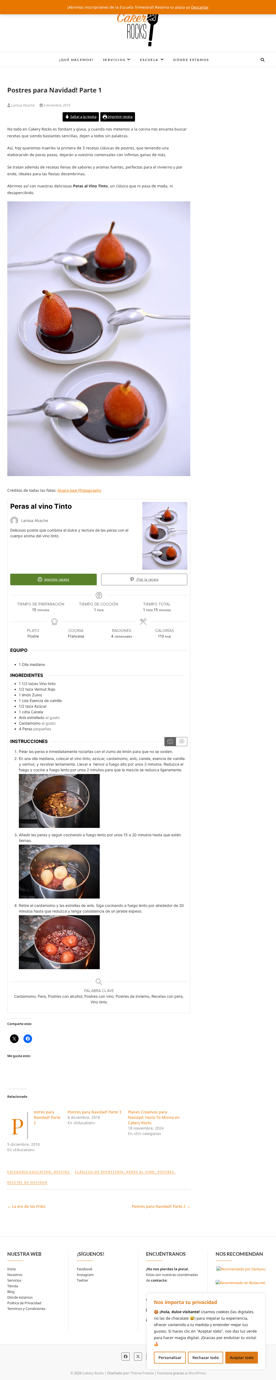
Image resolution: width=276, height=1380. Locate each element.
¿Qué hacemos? (76, 60)
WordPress (197, 1373)
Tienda (12, 1285)
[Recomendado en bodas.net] (240, 1282)
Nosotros (14, 1274)
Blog (11, 1291)
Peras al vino (140, 1172)
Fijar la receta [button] (147, 579)
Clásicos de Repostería (99, 1172)
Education (40, 1172)
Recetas (62, 1172)
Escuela (149, 60)
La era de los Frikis (26, 1206)
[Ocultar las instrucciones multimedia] (181, 741)
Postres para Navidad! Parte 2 (47, 1117)
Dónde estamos (191, 60)
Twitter (82, 1280)
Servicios (114, 60)
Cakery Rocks (28, 56)
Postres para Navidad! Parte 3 (94, 1111)
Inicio (11, 1269)
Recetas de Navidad (27, 1182)
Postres (166, 1172)
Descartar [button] (200, 7)
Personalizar (169, 1357)
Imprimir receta (120, 116)
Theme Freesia (142, 1373)
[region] (206, 1331)
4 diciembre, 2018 (56, 105)
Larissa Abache (23, 105)
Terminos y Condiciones (26, 1308)
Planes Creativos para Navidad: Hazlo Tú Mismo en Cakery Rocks (154, 1117)
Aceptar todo (242, 1357)
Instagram (85, 1274)
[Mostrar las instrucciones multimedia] (170, 741)
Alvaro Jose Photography (79, 490)
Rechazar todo (205, 1357)
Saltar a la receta (83, 116)
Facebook (84, 1269)
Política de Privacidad (24, 1302)
